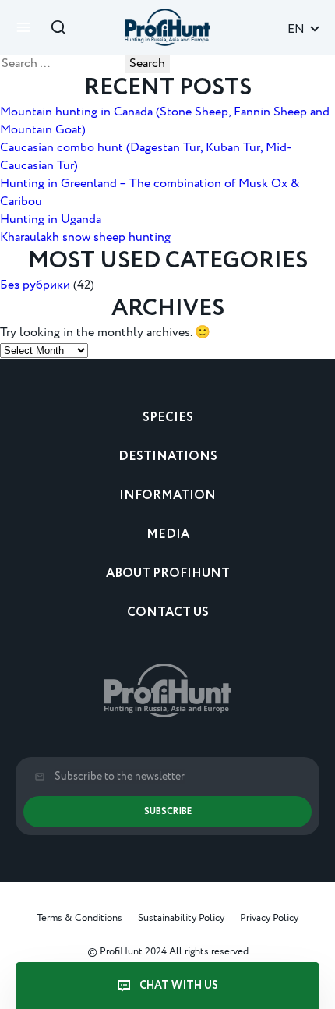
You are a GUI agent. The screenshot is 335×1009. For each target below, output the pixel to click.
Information (167, 495)
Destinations (167, 457)
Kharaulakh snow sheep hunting (85, 237)
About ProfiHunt (168, 573)
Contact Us (168, 612)
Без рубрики (35, 285)
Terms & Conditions (79, 918)
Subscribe (168, 811)
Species (168, 418)
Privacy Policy (269, 918)
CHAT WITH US (178, 985)
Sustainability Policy (181, 918)
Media (167, 534)
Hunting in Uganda (50, 219)
